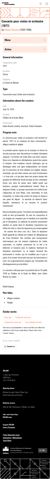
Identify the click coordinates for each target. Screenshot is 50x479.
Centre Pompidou (9, 427)
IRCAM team (7, 417)
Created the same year (23, 317)
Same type (7, 317)
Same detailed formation (33, 322)
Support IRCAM (8, 425)
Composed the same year (12, 322)
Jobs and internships (10, 414)
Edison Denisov (11, 29)
